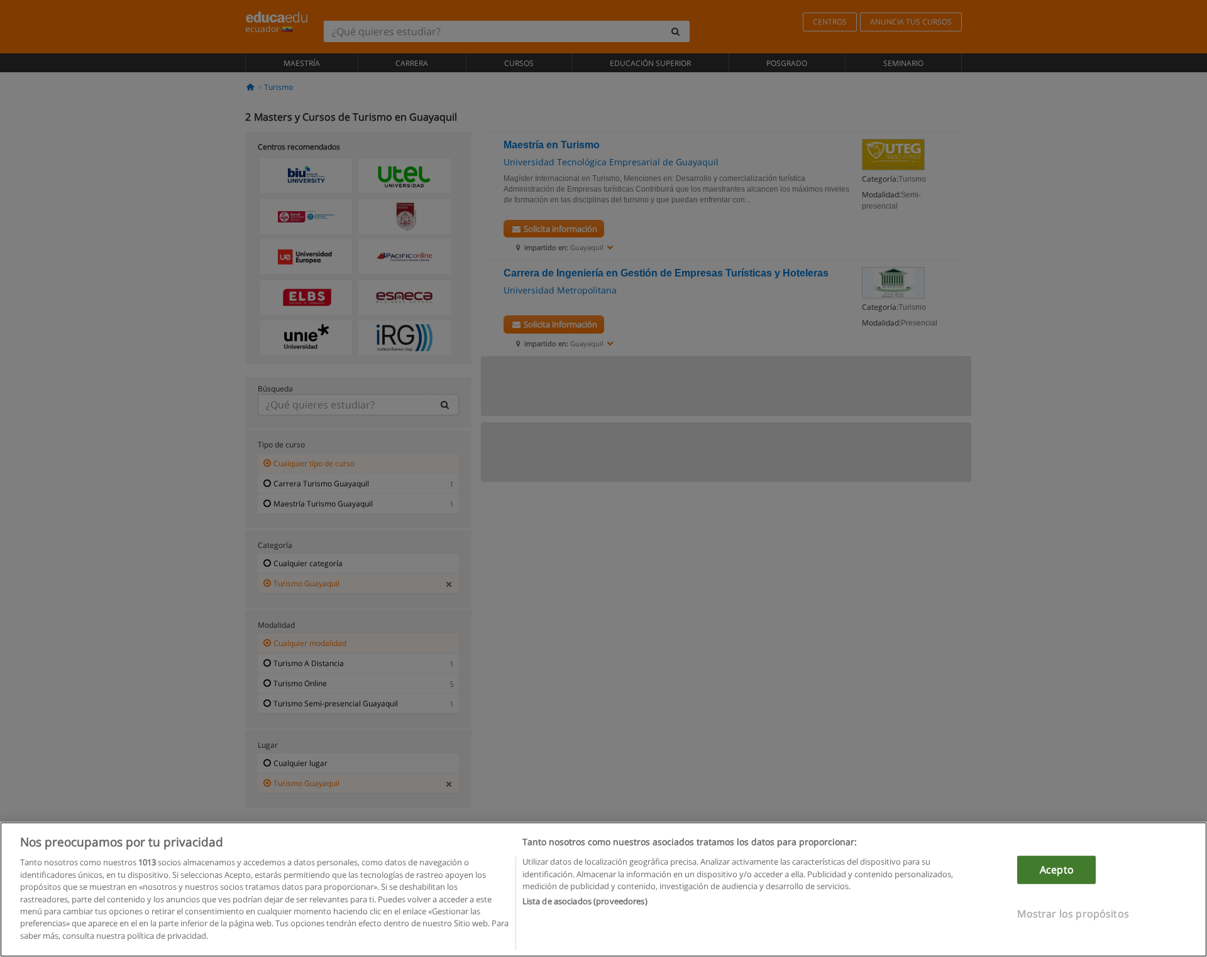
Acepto (1057, 870)
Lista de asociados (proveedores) (585, 901)
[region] (603, 889)
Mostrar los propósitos (1073, 914)
